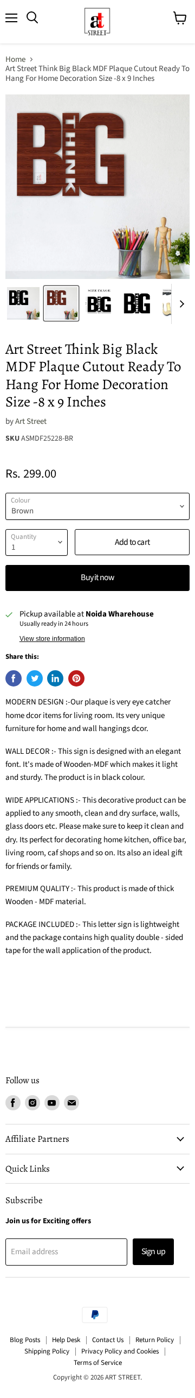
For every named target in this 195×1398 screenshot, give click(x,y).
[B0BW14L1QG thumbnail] (61, 303)
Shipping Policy (46, 1351)
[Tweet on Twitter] (35, 678)
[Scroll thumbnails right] (179, 304)
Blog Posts (25, 1340)
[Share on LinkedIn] (55, 678)
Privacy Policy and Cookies (120, 1351)
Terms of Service (98, 1363)
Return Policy (154, 1340)
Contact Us (107, 1340)
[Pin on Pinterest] (76, 678)
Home (15, 59)
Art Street (31, 421)
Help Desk (66, 1340)
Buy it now (97, 577)
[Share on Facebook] (13, 678)
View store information (52, 639)
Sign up (153, 1251)
